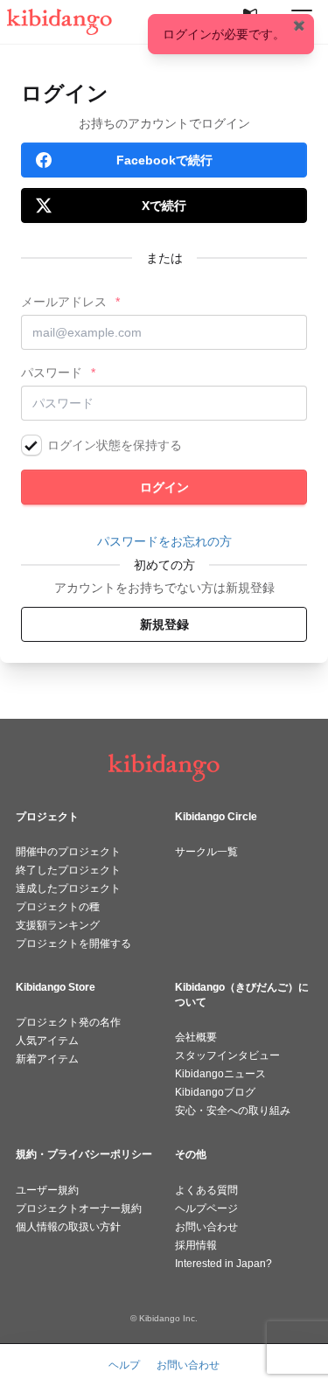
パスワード (51, 373)
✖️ (299, 25)
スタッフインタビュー (227, 1055)
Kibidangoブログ (215, 1092)
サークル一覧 (206, 852)
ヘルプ (124, 1365)
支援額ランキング (58, 925)
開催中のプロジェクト (68, 852)
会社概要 (196, 1037)
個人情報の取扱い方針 (68, 1227)
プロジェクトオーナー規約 (79, 1208)
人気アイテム (47, 1040)
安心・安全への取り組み (232, 1110)
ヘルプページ (206, 1208)
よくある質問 (206, 1190)
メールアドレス (64, 302)
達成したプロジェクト (68, 888)
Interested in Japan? (223, 1263)
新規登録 (164, 624)
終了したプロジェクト (68, 870)
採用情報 (196, 1245)
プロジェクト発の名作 (68, 1022)
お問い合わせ (206, 1227)
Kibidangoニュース (220, 1074)
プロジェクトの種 (58, 907)
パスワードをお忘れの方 (164, 541)
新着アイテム (47, 1059)
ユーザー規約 (47, 1190)
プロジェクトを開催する (73, 943)
